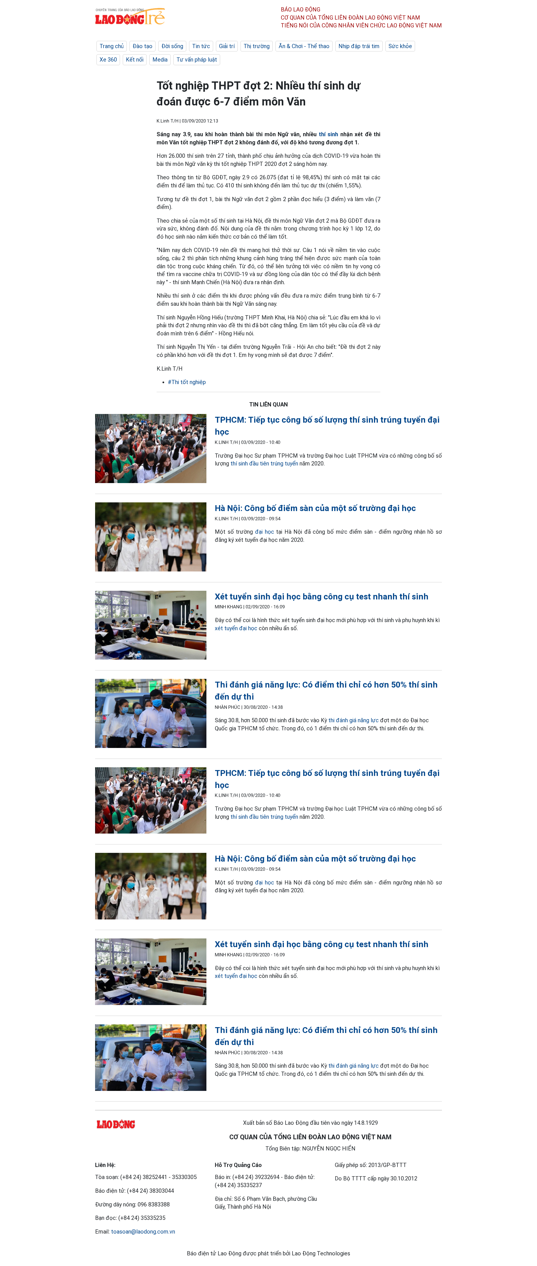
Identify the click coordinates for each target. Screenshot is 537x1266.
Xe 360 (108, 59)
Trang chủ (112, 46)
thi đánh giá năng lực (353, 720)
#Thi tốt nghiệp (187, 382)
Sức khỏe (400, 46)
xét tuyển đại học (236, 628)
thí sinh (328, 134)
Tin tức (201, 46)
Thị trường (257, 46)
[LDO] (150, 449)
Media (160, 59)
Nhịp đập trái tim (359, 46)
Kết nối (134, 59)
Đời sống (172, 46)
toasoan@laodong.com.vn (143, 1231)
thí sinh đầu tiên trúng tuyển (264, 463)
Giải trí (227, 46)
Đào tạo (142, 46)
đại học (265, 531)
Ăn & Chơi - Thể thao (304, 46)
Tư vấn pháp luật (196, 59)
